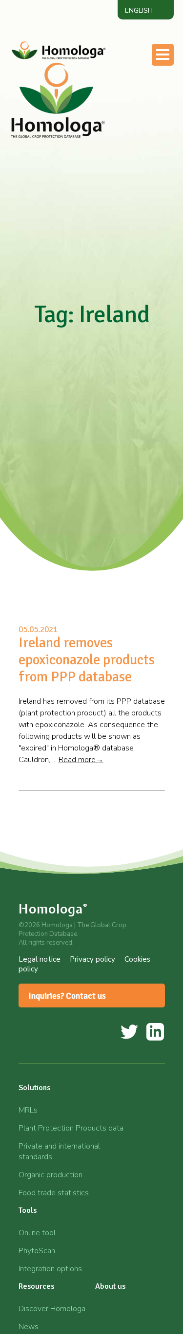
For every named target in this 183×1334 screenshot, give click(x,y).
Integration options (50, 1268)
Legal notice (40, 959)
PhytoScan (37, 1250)
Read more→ (81, 759)
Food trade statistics (54, 1193)
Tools (28, 1210)
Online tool (37, 1232)
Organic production (50, 1175)
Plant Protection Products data (71, 1128)
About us (110, 1286)
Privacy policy (92, 959)
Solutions (34, 1088)
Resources (36, 1286)
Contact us (59, 151)
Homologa (53, 908)
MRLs (28, 1110)
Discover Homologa (52, 1308)
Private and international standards (59, 1151)
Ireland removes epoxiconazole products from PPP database (87, 659)
